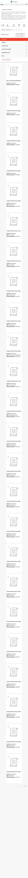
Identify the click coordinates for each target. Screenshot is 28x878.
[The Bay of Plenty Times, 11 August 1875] (14, 371)
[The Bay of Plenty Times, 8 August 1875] (14, 341)
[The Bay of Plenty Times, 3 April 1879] (14, 582)
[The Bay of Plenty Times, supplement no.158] (14, 131)
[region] (14, 50)
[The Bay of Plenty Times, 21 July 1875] (14, 221)
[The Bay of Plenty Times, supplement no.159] (14, 101)
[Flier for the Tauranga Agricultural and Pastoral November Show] (14, 71)
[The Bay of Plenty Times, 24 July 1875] (14, 251)
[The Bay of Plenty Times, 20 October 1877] (14, 431)
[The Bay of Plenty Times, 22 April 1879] (14, 672)
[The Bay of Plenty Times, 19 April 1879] (14, 612)
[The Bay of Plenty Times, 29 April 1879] (14, 732)
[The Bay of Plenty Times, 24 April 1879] (14, 702)
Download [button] (8, 25)
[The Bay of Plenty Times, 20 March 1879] (14, 521)
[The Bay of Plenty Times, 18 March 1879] (14, 491)
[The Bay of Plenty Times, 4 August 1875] (14, 281)
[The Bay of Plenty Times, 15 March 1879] (14, 461)
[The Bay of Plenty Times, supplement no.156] (14, 161)
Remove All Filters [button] (20, 35)
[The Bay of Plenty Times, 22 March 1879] (14, 551)
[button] (13, 25)
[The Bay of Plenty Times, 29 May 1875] (14, 191)
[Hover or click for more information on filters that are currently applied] (24, 34)
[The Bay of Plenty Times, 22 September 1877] (14, 401)
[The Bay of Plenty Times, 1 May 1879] (14, 762)
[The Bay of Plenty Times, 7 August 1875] (14, 311)
